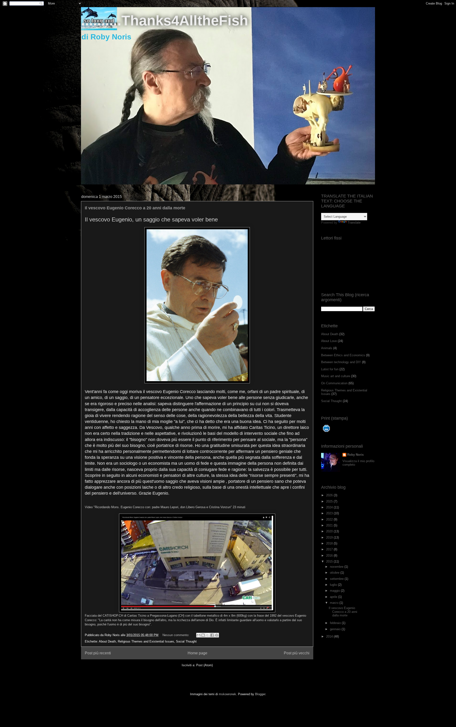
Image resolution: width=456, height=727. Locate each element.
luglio (334, 584)
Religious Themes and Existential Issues (146, 641)
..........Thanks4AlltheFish (164, 20)
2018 (330, 543)
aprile (334, 597)
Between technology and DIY (341, 362)
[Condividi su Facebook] (212, 635)
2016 (330, 555)
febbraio (336, 623)
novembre (337, 566)
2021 (330, 525)
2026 (330, 495)
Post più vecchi (296, 653)
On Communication (334, 383)
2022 (330, 519)
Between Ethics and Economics (343, 355)
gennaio (336, 629)
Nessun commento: (176, 635)
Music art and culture (335, 376)
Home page (197, 653)
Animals (326, 348)
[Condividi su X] (207, 635)
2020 (330, 531)
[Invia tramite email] (198, 635)
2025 (330, 501)
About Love (329, 341)
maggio (335, 590)
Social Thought (186, 641)
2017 (330, 549)
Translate (354, 222)
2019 (330, 537)
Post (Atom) (204, 665)
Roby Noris (355, 454)
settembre (337, 579)
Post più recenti (98, 653)
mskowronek (227, 694)
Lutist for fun (329, 369)
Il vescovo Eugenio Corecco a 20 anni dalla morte (135, 208)
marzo (334, 603)
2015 (330, 561)
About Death (107, 641)
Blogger (260, 694)
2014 (330, 636)
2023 (330, 513)
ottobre (335, 572)
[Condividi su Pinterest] (216, 635)
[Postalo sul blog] (203, 635)
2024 (330, 507)
